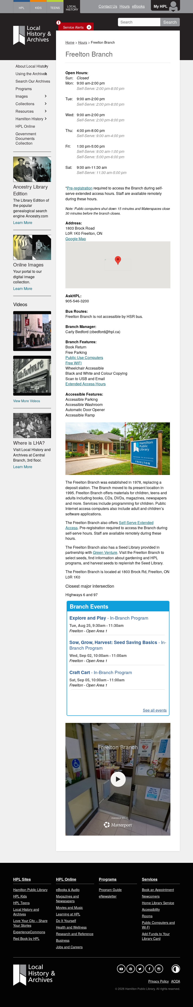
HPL (21, 8)
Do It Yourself (66, 920)
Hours (125, 6)
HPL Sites (22, 879)
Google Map (75, 238)
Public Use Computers (84, 357)
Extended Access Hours (85, 383)
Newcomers (151, 896)
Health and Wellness (71, 927)
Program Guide (110, 889)
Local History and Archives (26, 911)
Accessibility (151, 909)
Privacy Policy (158, 981)
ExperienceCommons (29, 932)
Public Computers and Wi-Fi (158, 925)
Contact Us (108, 6)
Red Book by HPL (26, 938)
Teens (55, 8)
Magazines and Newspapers (67, 898)
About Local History (32, 66)
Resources (25, 111)
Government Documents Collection (26, 138)
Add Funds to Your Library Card (156, 936)
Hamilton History (29, 118)
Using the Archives (31, 73)
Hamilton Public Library (30, 889)
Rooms (147, 916)
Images (22, 96)
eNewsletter (108, 896)
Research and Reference (74, 933)
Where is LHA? (29, 442)
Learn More (22, 222)
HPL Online (25, 126)
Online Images (28, 264)
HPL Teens (21, 902)
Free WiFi (73, 363)
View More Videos (26, 400)
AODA (175, 981)
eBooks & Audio (68, 889)
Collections (25, 103)
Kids (38, 8)
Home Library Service (158, 902)
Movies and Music (69, 907)
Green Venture (105, 552)
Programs (24, 88)
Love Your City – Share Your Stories (30, 923)
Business (62, 940)
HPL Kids (20, 896)
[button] (118, 260)
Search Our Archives (33, 81)
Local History (72, 7)
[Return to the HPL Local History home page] (32, 36)
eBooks (138, 6)
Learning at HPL (68, 914)
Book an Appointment (158, 889)
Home (69, 42)
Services (149, 879)
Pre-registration (79, 188)
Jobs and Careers (69, 947)
